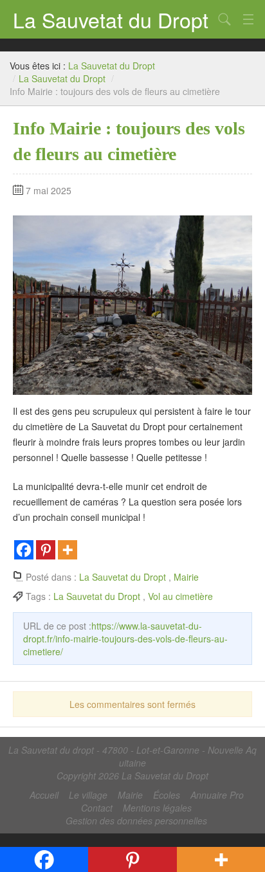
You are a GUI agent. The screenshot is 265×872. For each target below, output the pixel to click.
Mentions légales (157, 807)
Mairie (186, 576)
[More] (67, 549)
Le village (88, 794)
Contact (97, 807)
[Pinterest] (45, 549)
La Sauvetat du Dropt (110, 19)
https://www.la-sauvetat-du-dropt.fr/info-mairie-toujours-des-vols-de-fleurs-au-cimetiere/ (125, 638)
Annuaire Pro (217, 794)
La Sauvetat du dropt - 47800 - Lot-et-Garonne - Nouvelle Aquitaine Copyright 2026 (132, 762)
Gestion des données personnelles (136, 820)
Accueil (44, 794)
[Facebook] (23, 549)
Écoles (166, 794)
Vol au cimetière (180, 596)
